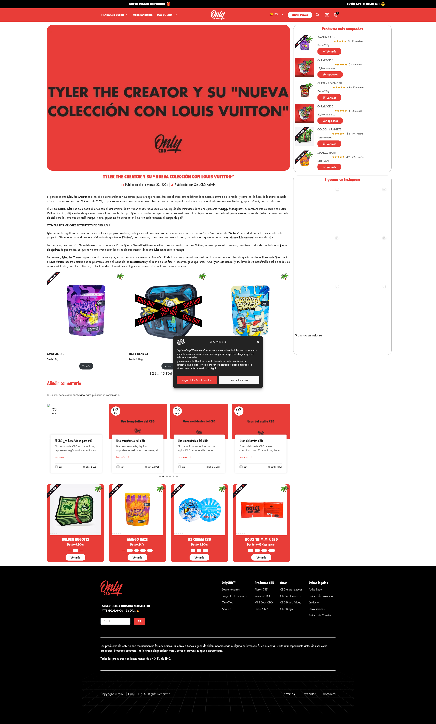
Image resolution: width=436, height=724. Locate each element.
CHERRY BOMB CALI (329, 83)
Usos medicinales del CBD (131, 441)
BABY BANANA (138, 354)
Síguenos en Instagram (309, 335)
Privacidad (309, 694)
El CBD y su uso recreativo (255, 441)
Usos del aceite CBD (189, 441)
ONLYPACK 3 (325, 60)
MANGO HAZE (137, 539)
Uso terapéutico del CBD (69, 441)
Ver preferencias (239, 380)
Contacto (329, 694)
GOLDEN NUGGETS (75, 539)
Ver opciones (330, 74)
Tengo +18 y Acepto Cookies (196, 380)
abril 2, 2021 (92, 467)
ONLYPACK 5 (325, 106)
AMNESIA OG (55, 354)
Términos (288, 694)
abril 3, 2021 (153, 467)
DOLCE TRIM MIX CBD (261, 539)
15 (163, 373)
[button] (257, 342)
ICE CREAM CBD (199, 539)
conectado (79, 395)
